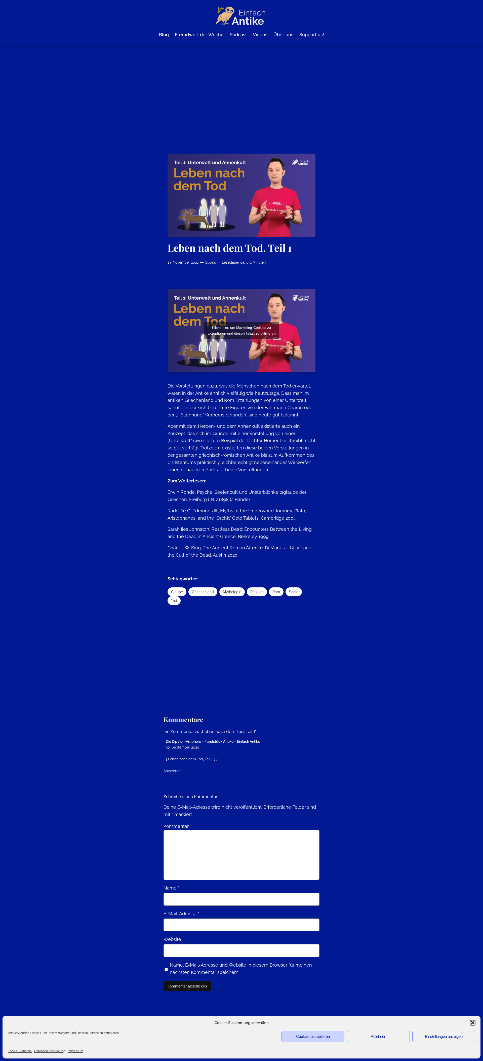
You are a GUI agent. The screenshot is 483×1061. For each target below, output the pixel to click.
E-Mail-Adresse (181, 913)
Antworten (172, 771)
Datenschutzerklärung (49, 1051)
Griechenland (203, 592)
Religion (256, 592)
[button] (472, 1022)
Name (171, 888)
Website (172, 939)
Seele (293, 592)
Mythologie (232, 592)
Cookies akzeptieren (313, 1036)
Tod (174, 600)
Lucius (210, 262)
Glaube (177, 592)
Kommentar (177, 826)
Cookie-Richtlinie (20, 1051)
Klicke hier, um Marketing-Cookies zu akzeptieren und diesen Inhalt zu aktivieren (242, 330)
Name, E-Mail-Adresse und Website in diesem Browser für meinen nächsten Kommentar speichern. (241, 968)
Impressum (75, 1051)
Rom (276, 592)
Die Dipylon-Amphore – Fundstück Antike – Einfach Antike (213, 741)
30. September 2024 (182, 747)
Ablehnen (378, 1036)
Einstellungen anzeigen (444, 1036)
